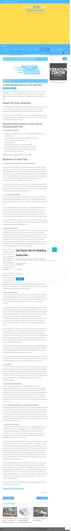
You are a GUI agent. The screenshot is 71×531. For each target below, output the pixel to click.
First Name (19, 269)
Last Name (19, 273)
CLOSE (54, 249)
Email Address (20, 264)
